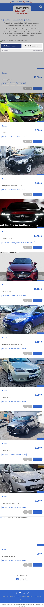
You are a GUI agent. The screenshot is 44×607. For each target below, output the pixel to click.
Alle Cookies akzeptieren (11, 46)
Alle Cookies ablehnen (32, 46)
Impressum (30, 596)
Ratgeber (5, 596)
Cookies (22, 600)
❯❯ (27, 579)
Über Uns (23, 596)
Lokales (16, 596)
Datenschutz (38, 596)
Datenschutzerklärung (36, 50)
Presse (11, 596)
